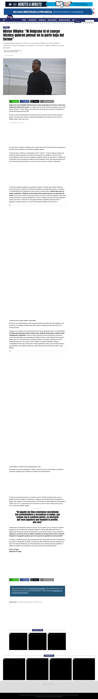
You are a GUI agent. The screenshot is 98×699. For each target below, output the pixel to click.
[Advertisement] (37, 135)
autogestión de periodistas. (37, 588)
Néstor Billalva (38, 602)
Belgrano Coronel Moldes (25, 602)
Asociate (77, 21)
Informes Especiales (64, 20)
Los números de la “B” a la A (16, 122)
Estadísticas (42, 20)
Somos (74, 20)
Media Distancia (52, 20)
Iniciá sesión (89, 21)
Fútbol (24, 20)
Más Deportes (32, 20)
